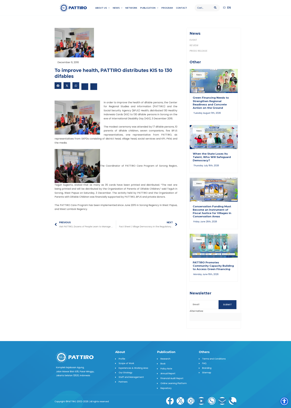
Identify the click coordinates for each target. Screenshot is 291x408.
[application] (108, 8)
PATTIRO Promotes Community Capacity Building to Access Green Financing (213, 266)
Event (193, 40)
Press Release (198, 51)
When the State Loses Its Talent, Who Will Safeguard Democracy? (212, 157)
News (199, 74)
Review (194, 45)
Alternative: (196, 311)
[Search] (215, 7)
